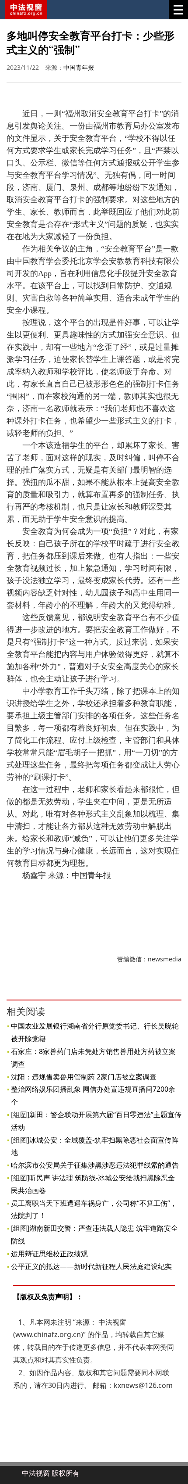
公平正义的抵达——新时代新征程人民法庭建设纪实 (91, 1266)
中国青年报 (78, 67)
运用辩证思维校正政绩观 (49, 1253)
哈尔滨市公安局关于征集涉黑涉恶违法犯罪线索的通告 (95, 1165)
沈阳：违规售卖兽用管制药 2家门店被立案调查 (84, 1077)
